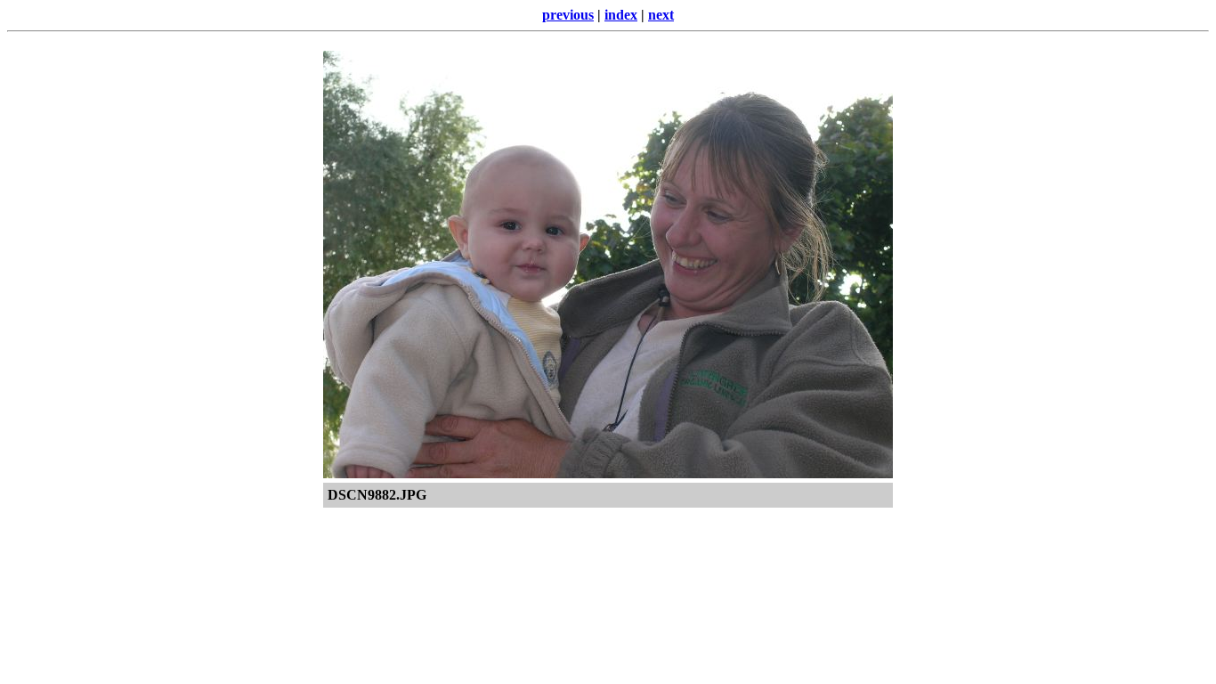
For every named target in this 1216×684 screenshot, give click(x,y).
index (620, 14)
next (661, 14)
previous (568, 14)
